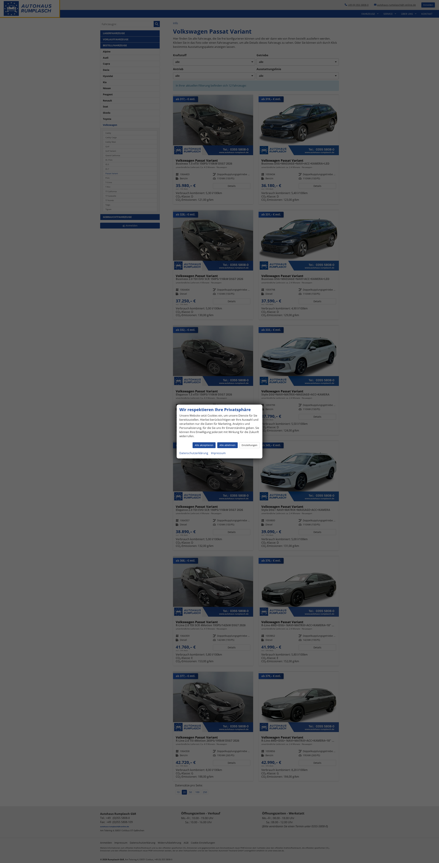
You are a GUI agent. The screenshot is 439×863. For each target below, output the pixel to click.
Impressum (218, 453)
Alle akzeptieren (204, 445)
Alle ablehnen (227, 445)
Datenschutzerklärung (193, 453)
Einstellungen (249, 445)
